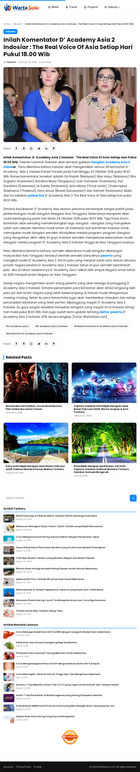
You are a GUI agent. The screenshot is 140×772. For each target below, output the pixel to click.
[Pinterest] (54, 148)
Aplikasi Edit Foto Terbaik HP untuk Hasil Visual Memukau (50, 579)
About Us (8, 766)
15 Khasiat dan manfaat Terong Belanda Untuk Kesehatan (51, 653)
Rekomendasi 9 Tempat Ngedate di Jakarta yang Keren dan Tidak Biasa (59, 589)
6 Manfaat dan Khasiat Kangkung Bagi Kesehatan (46, 642)
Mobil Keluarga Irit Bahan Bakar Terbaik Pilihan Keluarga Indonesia (56, 515)
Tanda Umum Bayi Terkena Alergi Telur (39, 611)
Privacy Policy (23, 766)
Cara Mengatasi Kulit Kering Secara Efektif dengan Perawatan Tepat (57, 537)
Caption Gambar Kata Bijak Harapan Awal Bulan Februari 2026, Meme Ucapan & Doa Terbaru (101, 409)
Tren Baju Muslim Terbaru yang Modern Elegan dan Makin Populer (55, 558)
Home (6, 24)
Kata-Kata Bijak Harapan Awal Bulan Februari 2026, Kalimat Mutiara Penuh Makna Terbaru (35, 467)
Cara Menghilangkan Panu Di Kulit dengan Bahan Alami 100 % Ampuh (58, 663)
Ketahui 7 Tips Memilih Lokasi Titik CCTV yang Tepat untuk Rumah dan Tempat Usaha (67, 684)
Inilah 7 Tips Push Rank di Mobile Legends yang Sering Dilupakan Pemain (59, 695)
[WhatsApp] (31, 148)
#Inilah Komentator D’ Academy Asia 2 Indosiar (101, 326)
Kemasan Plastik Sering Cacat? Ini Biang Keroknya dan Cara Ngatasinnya (61, 600)
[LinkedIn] (46, 148)
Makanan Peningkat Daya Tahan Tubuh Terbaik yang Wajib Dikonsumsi (59, 526)
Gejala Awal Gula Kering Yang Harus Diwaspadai (45, 716)
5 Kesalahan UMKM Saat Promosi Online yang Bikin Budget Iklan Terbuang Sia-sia (65, 706)
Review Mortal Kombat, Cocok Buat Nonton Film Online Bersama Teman (34, 407)
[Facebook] (16, 148)
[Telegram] (39, 148)
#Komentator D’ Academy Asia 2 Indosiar (29, 333)
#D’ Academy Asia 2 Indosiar (51, 326)
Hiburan (17, 24)
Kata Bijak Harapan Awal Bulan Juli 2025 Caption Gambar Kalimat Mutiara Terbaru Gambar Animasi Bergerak (101, 469)
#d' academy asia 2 (17, 326)
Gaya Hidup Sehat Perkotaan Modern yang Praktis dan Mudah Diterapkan (60, 547)
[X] (24, 148)
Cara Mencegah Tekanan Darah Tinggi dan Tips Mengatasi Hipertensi (58, 674)
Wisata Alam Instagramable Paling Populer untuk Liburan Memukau (56, 568)
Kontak (37, 766)
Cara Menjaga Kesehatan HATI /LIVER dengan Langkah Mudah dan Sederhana (63, 632)
